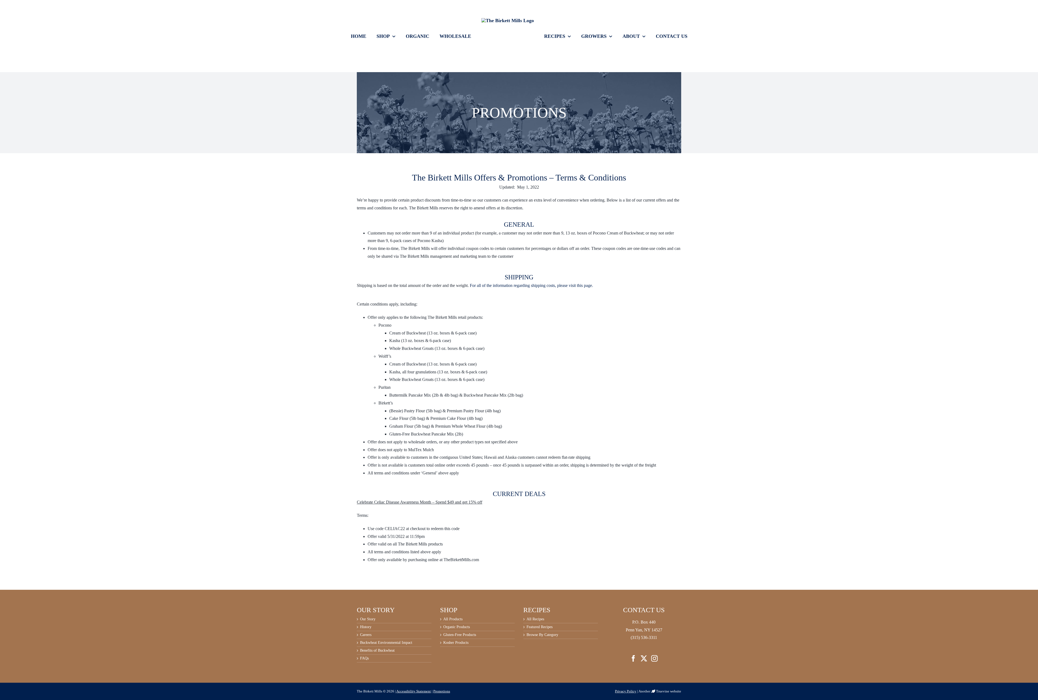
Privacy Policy (625, 691)
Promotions (441, 691)
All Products (453, 619)
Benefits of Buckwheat (377, 650)
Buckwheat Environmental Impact (386, 643)
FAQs (364, 658)
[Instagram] (654, 658)
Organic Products (456, 627)
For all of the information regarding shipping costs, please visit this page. (531, 285)
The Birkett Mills (369, 691)
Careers (365, 635)
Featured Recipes (540, 627)
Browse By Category (542, 635)
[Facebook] (633, 658)
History (365, 627)
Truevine (662, 691)
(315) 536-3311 (644, 637)
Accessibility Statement (413, 691)
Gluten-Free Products (459, 635)
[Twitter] (644, 658)
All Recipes (535, 619)
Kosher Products (455, 643)
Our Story (367, 619)
